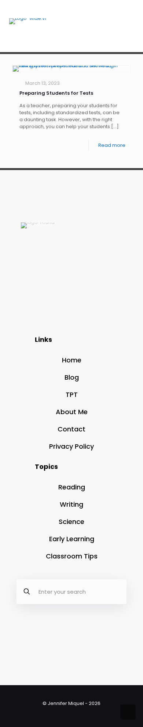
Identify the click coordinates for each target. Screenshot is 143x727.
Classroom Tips (72, 556)
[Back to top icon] (128, 712)
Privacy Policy (71, 446)
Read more (111, 145)
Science (71, 521)
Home (71, 360)
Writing (71, 504)
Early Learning (71, 538)
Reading (71, 487)
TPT (72, 394)
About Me (72, 411)
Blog (72, 377)
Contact (71, 429)
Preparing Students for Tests (56, 93)
